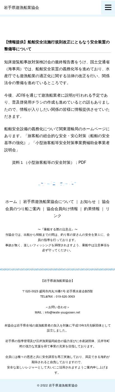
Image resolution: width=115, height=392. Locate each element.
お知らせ (88, 201)
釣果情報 (92, 208)
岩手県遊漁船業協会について (48, 201)
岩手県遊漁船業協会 (21, 7)
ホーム (11, 201)
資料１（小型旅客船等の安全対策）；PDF (49, 162)
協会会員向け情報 (62, 208)
